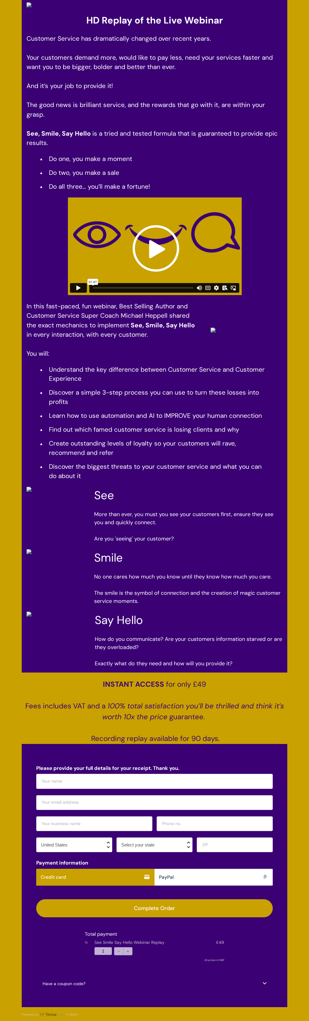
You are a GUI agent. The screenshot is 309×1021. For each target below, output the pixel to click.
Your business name (61, 823)
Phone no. (171, 823)
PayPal (166, 877)
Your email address (60, 802)
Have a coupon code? (64, 983)
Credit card (53, 877)
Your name (52, 781)
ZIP (205, 844)
